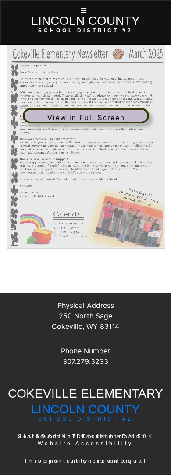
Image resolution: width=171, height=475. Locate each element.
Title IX (89, 436)
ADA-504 (134, 436)
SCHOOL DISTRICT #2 (85, 419)
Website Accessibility (85, 443)
